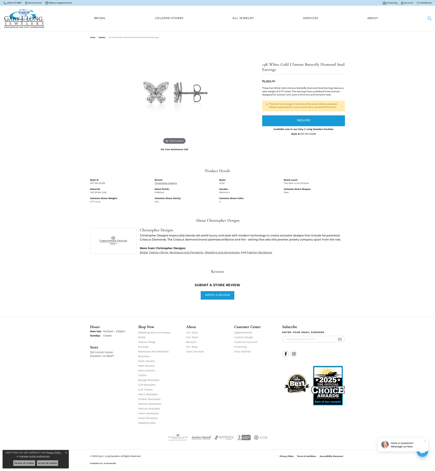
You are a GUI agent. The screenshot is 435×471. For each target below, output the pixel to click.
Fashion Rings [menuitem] (146, 342)
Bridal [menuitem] (141, 337)
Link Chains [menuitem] (145, 389)
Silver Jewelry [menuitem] (146, 361)
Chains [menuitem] (142, 375)
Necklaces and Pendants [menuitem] (153, 351)
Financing (240, 346)
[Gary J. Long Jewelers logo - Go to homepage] (24, 18)
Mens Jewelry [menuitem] (146, 370)
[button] (407, 3)
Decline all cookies (24, 463)
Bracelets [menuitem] (144, 356)
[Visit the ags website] (177, 437)
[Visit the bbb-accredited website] (244, 437)
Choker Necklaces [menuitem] (149, 399)
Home (92, 37)
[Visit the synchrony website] (224, 437)
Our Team (192, 337)
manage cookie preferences (34, 456)
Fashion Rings (158, 252)
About (372, 18)
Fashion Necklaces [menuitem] (149, 403)
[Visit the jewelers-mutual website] (201, 437)
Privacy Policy (287, 456)
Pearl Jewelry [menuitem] (146, 365)
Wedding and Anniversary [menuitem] (154, 332)
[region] (174, 94)
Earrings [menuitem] (143, 346)
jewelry (102, 37)
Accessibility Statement (331, 456)
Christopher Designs (166, 183)
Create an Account (245, 342)
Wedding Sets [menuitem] (147, 422)
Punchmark (110, 464)
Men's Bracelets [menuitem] (148, 394)
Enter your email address (303, 332)
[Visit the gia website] (261, 437)
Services (310, 18)
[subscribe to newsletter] (340, 339)
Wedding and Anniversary (222, 252)
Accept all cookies (47, 463)
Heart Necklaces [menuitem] (148, 413)
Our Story (192, 332)
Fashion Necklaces (259, 252)
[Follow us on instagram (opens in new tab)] (293, 354)
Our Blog (191, 346)
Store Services (195, 351)
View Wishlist (242, 351)
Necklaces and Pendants (186, 252)
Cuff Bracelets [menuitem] (146, 384)
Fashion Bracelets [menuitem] (149, 408)
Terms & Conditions (306, 456)
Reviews (191, 342)
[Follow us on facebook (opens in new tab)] (285, 354)
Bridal (100, 18)
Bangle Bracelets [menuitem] (148, 380)
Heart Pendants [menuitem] (148, 418)
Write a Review (217, 295)
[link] (12, 3)
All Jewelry (243, 18)
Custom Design (243, 337)
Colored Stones (169, 18)
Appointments (243, 332)
